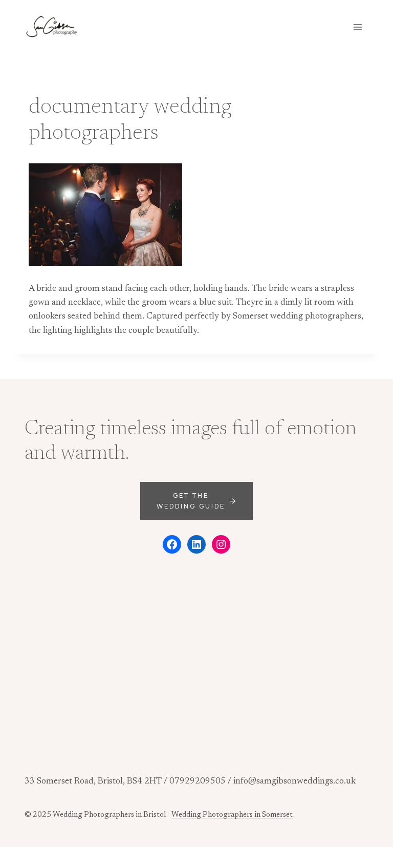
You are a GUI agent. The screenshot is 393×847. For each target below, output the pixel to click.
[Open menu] (357, 27)
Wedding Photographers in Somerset (232, 815)
